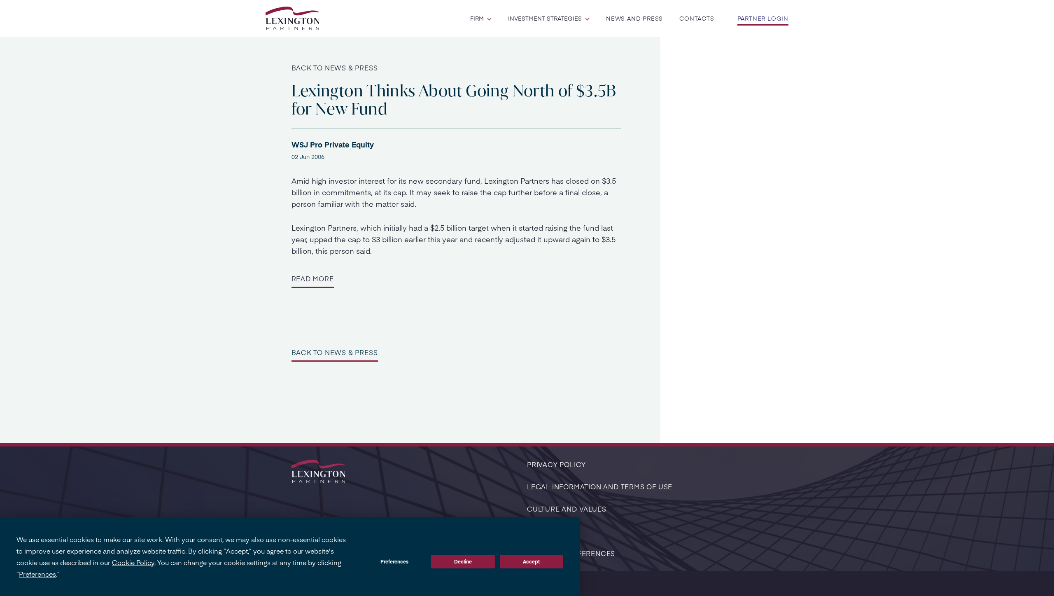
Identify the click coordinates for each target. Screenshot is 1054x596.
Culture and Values (566, 508)
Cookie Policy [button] (133, 562)
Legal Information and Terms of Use (599, 486)
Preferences (394, 561)
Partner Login (762, 18)
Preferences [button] (37, 573)
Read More (312, 278)
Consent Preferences (571, 553)
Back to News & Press (334, 67)
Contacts (696, 18)
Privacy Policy (556, 464)
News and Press (634, 18)
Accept (531, 561)
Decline (463, 561)
